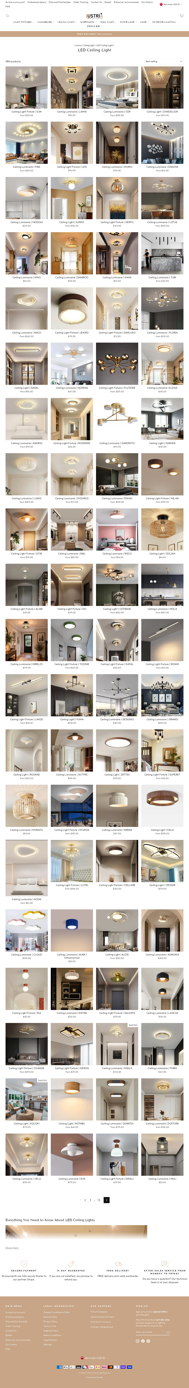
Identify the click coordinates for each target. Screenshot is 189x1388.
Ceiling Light (66, 22)
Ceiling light (88, 45)
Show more (12, 1247)
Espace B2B (93, 26)
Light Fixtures (22, 22)
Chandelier (44, 22)
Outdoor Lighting (164, 22)
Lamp (143, 22)
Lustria (78, 45)
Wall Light (107, 22)
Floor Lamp (127, 22)
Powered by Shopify (94, 1377)
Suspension (87, 22)
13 (99, 1200)
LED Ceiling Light (104, 45)
